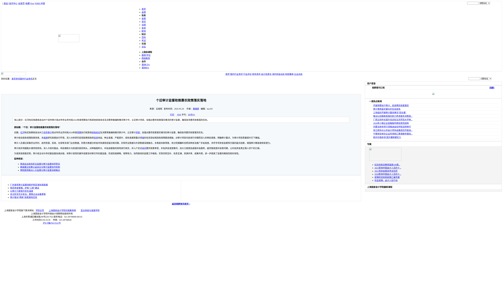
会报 (144, 18)
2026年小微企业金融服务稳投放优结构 (391, 123)
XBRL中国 (40, 3)
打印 (172, 115)
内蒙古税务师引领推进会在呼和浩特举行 (392, 127)
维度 (45, 138)
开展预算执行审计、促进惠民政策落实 (391, 105)
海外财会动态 (278, 74)
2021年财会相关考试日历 (386, 171)
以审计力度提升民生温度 (21, 191)
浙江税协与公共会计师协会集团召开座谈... (392, 130)
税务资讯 (256, 74)
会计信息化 (266, 74)
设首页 (21, 3)
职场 (144, 31)
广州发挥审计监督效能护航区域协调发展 (29, 185)
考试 (144, 40)
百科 (144, 37)
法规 (144, 25)
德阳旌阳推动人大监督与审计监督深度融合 (40, 170)
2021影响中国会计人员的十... (387, 168)
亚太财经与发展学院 (90, 210)
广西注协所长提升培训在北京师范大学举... (392, 120)
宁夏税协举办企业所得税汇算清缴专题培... (392, 134)
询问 (144, 148)
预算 (79, 132)
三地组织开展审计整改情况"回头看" (389, 112)
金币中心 (13, 3)
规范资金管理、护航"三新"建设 (24, 188)
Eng (32, 3)
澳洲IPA (145, 68)
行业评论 (247, 74)
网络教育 (146, 58)
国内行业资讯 (236, 74)
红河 (22, 132)
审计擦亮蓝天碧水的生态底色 (386, 109)
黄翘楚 (196, 109)
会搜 (144, 12)
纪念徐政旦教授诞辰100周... (387, 165)
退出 (6, 3)
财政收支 (96, 132)
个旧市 (44, 132)
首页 (144, 9)
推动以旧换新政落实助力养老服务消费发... (392, 116)
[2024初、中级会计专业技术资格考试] (385, 160)
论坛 (144, 47)
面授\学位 (146, 55)
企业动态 (298, 74)
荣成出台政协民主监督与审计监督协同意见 (40, 164)
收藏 (28, 3)
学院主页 (40, 210)
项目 (138, 132)
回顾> (492, 88)
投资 (96, 138)
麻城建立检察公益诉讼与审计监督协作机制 (40, 167)
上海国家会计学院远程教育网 (62, 210)
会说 (144, 28)
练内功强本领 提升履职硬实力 (387, 137)
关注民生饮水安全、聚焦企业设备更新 (28, 194)
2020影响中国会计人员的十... (387, 174)
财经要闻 (289, 74)
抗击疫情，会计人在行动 (386, 180)
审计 (50, 132)
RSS (179, 115)
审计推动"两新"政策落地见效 (23, 197)
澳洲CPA (146, 65)
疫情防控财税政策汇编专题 (387, 177)
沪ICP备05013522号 (52, 223)
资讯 (144, 22)
